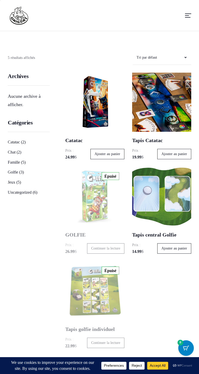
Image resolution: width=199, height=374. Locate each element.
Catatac (14, 142)
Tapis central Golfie (154, 235)
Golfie (13, 172)
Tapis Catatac (147, 140)
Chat (12, 152)
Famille (14, 162)
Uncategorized (20, 192)
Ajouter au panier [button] (107, 154)
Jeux (11, 182)
